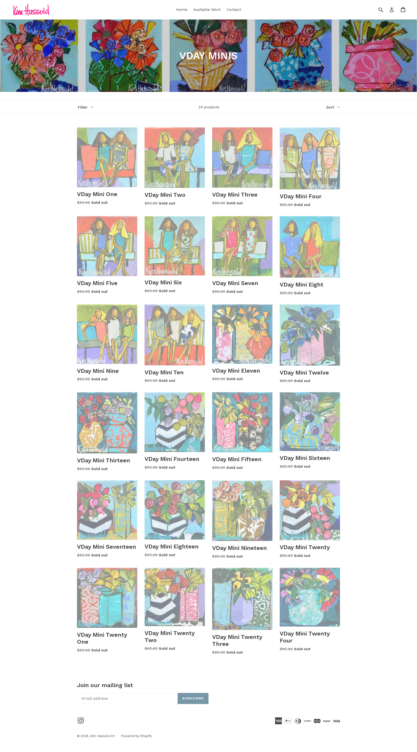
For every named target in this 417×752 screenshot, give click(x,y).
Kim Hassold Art (102, 736)
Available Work (207, 9)
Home (181, 9)
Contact (234, 9)
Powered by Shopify (136, 736)
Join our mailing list (105, 685)
